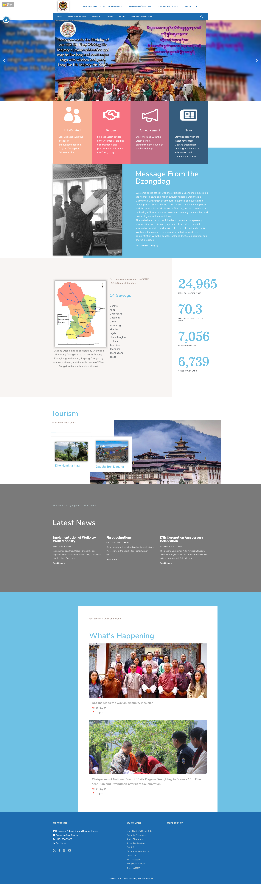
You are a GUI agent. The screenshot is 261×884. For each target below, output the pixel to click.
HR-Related (96, 17)
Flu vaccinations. (119, 537)
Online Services (167, 6)
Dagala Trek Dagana (110, 467)
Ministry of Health (136, 863)
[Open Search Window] (201, 16)
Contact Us (190, 6)
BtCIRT (130, 847)
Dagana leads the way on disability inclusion (122, 703)
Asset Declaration (136, 843)
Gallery (122, 17)
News (59, 17)
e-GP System (133, 867)
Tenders (110, 17)
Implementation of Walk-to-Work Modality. (75, 539)
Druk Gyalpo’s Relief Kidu (139, 831)
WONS (150, 878)
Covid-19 (131, 855)
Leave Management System (141, 17)
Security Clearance (136, 835)
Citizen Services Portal (138, 851)
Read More (67, 563)
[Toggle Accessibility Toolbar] (6, 19)
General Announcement (77, 17)
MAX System (133, 859)
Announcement (149, 130)
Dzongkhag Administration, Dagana (99, 6)
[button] (4, 60)
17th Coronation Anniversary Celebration (181, 539)
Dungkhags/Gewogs (139, 6)
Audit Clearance (135, 839)
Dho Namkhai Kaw (67, 466)
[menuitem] (102, 6)
